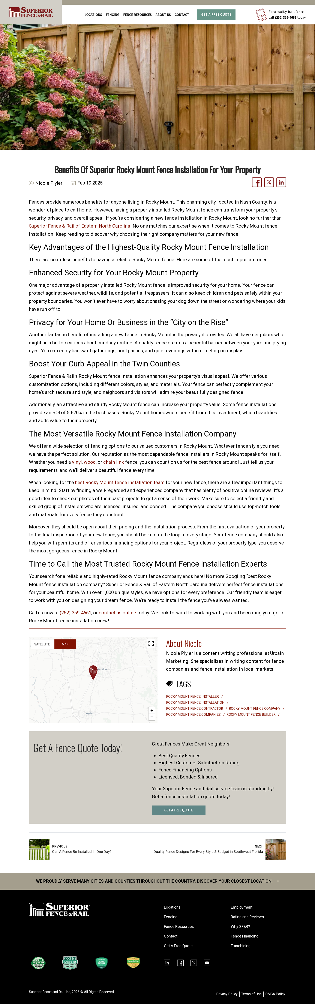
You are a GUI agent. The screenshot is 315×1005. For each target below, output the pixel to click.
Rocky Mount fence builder (251, 714)
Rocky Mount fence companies (194, 714)
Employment (241, 907)
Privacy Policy (227, 994)
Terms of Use (251, 994)
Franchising (240, 946)
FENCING (112, 14)
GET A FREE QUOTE (178, 810)
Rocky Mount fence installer (193, 696)
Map (65, 644)
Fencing (170, 917)
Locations (93, 14)
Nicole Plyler (48, 183)
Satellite (42, 644)
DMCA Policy (275, 994)
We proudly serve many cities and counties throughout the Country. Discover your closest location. (157, 881)
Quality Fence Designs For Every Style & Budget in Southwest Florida (208, 851)
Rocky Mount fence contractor (195, 708)
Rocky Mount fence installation (195, 702)
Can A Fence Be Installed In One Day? (81, 851)
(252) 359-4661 (285, 17)
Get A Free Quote (216, 14)
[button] (93, 672)
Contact (182, 14)
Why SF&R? (240, 926)
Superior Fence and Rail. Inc (49, 992)
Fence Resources (179, 926)
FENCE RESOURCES (137, 14)
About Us (163, 14)
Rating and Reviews (247, 917)
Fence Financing (244, 936)
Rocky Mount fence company (255, 708)
